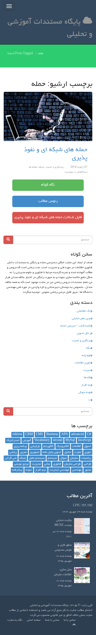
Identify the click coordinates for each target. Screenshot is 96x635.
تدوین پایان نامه (52, 452)
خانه (40, 53)
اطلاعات (76, 446)
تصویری (34, 452)
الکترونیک (63, 446)
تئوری (87, 452)
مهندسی (76, 470)
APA (64, 434)
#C (89, 434)
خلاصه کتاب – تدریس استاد (76, 326)
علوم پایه (87, 355)
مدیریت (87, 370)
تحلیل (67, 452)
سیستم (52, 458)
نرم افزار (86, 385)
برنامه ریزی (20, 446)
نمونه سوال (85, 392)
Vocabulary (42, 440)
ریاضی (13, 452)
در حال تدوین (84, 333)
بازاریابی (35, 446)
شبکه (41, 167)
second (57, 440)
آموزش (27, 440)
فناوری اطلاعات (83, 363)
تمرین (23, 452)
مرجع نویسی (21, 464)
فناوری (57, 464)
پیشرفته (17, 470)
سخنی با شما (52, 620)
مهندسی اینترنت (59, 470)
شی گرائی (10, 458)
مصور (88, 470)
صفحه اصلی (34, 620)
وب (90, 400)
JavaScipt (84, 440)
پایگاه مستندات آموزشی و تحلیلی (50, 28)
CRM (29, 434)
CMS (39, 434)
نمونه (29, 470)
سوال (63, 458)
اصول (87, 446)
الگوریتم (48, 446)
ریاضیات (86, 458)
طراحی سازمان (72, 464)
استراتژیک (12, 440)
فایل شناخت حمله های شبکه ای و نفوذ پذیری (48, 217)
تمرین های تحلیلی (82, 318)
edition (17, 434)
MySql (70, 440)
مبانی (47, 464)
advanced (77, 434)
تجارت (77, 452)
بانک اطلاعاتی (84, 311)
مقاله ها (33, 167)
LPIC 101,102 (82, 505)
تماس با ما (70, 620)
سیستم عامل (37, 458)
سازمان (74, 458)
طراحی (87, 464)
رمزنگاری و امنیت (55, 167)
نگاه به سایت (14, 620)
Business (52, 434)
